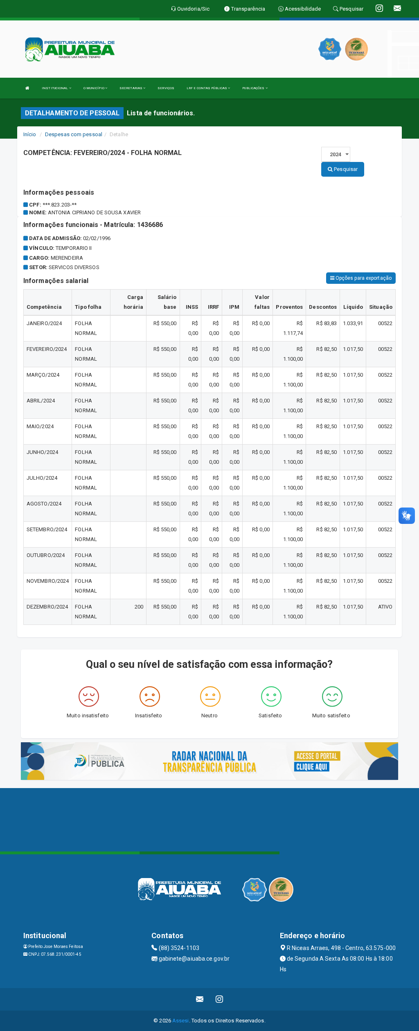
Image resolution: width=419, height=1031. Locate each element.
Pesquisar (345, 169)
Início (29, 134)
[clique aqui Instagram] (219, 999)
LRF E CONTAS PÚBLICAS (207, 88)
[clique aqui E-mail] (200, 999)
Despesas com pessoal (73, 134)
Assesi (180, 1021)
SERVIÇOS (166, 88)
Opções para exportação (363, 278)
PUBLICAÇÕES (253, 88)
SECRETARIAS (131, 88)
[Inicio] (27, 88)
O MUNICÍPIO (94, 88)
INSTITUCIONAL (55, 88)
